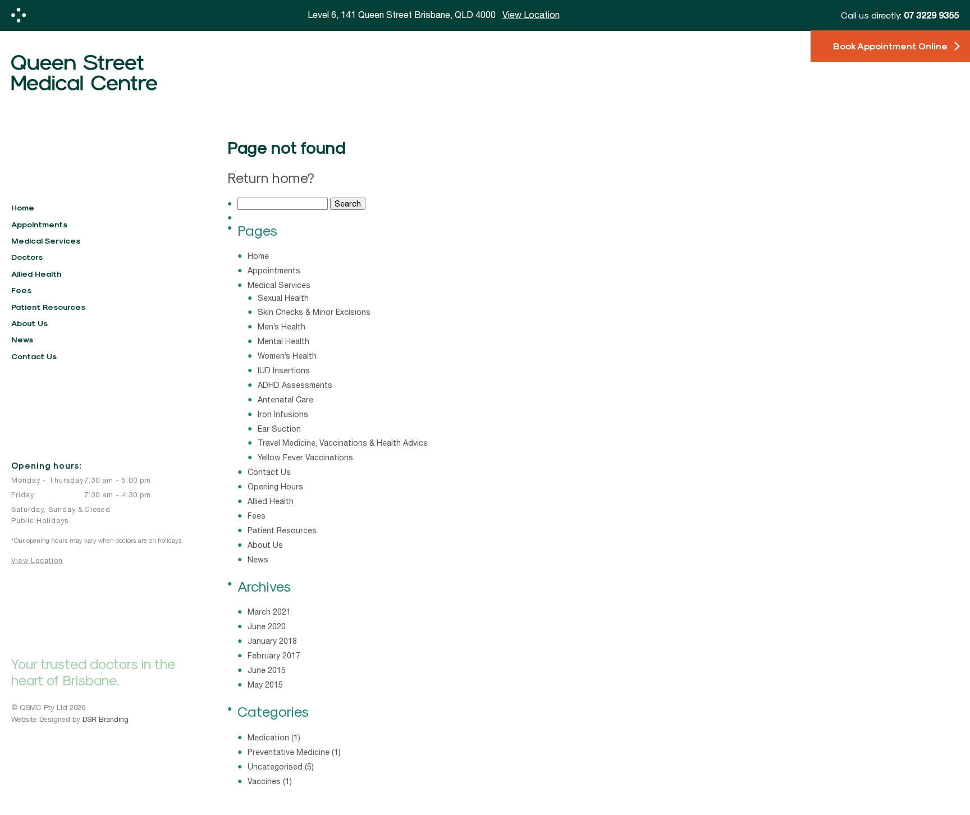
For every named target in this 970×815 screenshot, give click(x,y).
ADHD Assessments (295, 385)
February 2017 (274, 655)
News (22, 339)
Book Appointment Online (890, 46)
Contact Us (34, 356)
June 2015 (267, 670)
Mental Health (283, 341)
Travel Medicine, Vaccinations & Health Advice (343, 442)
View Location (37, 560)
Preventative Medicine (289, 752)
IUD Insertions (284, 370)
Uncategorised (275, 766)
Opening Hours (275, 486)
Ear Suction (279, 428)
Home (22, 207)
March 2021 (269, 611)
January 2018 (272, 641)
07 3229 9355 (931, 15)
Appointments (39, 224)
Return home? (270, 177)
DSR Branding (106, 719)
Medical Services (45, 240)
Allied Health (36, 273)
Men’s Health (281, 326)
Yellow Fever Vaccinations (305, 457)
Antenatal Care (285, 399)
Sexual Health (283, 298)
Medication (268, 737)
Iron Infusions (283, 414)
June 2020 (267, 626)
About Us (29, 323)
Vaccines (264, 781)
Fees (21, 290)
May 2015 (265, 684)
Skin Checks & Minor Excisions (314, 312)
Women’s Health (287, 355)
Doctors (27, 257)
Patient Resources (48, 307)
